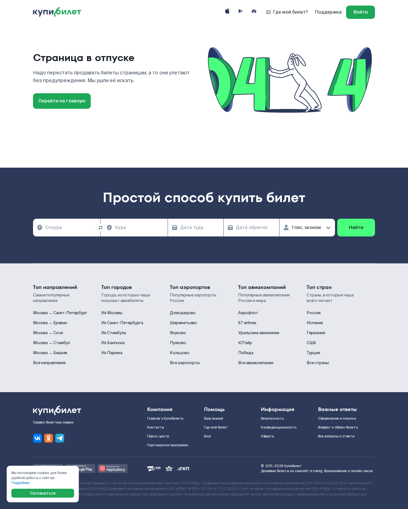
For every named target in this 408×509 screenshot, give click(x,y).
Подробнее (20, 483)
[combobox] (66, 227)
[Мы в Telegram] (59, 438)
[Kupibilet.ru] (59, 12)
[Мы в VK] (37, 438)
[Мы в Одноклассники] (48, 438)
